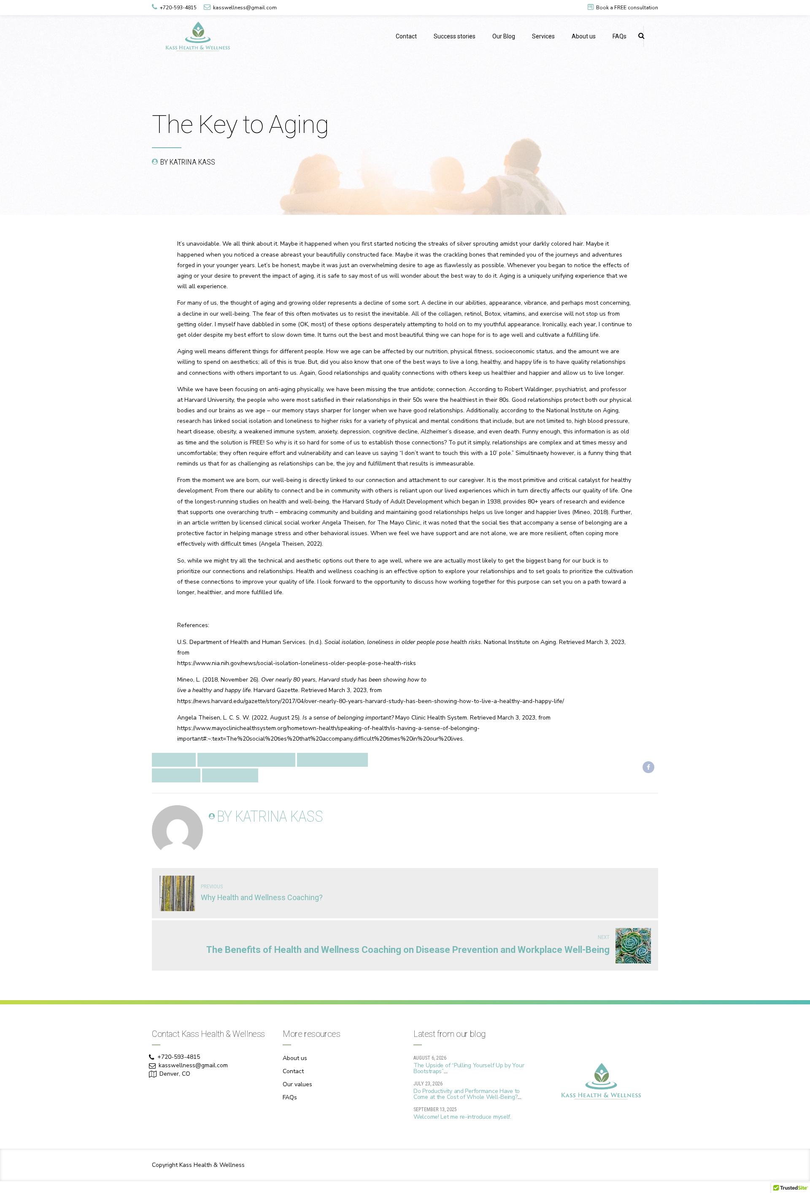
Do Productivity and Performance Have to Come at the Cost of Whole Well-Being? (466, 1094)
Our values (297, 1084)
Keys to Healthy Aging (332, 759)
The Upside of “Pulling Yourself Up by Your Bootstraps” (468, 1068)
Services (543, 36)
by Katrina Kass (187, 161)
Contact (406, 36)
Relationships (176, 775)
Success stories (454, 36)
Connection (174, 759)
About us (584, 36)
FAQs (619, 36)
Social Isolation (230, 775)
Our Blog (503, 36)
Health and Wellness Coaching (246, 759)
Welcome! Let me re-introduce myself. (462, 1117)
